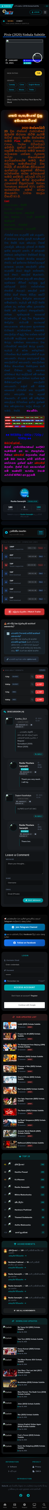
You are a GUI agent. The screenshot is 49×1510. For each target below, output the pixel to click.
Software (13, 1467)
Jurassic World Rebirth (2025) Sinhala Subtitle (29, 1132)
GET (40, 676)
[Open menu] (45, 12)
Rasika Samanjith (32, 60)
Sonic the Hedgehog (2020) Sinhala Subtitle (31, 1447)
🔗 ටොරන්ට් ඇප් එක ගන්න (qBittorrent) (21, 659)
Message (10, 859)
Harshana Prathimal (16, 1262)
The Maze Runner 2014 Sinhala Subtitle (30, 1361)
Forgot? (42, 981)
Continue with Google (27, 1005)
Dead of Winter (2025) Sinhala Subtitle (29, 1078)
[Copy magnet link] (32, 677)
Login (36, 12)
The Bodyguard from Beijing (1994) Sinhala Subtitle (31, 1046)
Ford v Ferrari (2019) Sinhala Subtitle (29, 1436)
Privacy (38, 1467)
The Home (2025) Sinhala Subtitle (31, 1110)
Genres (11, 90)
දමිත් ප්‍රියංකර (13, 1250)
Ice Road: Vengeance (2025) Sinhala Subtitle (31, 1121)
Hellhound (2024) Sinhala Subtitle (31, 1143)
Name (8, 878)
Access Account (24, 987)
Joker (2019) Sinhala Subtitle (29, 1404)
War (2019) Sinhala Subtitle (28, 1415)
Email (8, 889)
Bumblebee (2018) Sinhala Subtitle (31, 1382)
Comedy (12, 85)
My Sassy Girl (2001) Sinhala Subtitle (29, 1328)
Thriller (31, 90)
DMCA (38, 1471)
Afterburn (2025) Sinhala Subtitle (30, 1056)
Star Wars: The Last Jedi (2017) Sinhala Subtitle (30, 1372)
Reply (39, 754)
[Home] (4, 21)
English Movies (34, 85)
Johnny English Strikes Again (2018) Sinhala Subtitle (29, 1425)
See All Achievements (25, 1310)
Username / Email (12, 960)
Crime (22, 85)
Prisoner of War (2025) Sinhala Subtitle (29, 1067)
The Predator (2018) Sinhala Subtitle (22, 6)
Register (34, 996)
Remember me (13, 981)
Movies (21, 90)
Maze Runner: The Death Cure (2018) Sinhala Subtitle (32, 1393)
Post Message (34, 900)
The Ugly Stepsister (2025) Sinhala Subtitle (31, 1100)
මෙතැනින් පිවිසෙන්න (16, 1256)
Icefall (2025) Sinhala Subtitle (29, 1024)
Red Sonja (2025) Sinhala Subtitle (31, 1089)
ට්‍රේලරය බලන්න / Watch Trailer (27, 612)
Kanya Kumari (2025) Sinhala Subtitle (29, 1350)
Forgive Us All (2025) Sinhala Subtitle (29, 1035)
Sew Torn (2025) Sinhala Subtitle (30, 1339)
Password (10, 970)
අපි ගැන (13, 1471)
